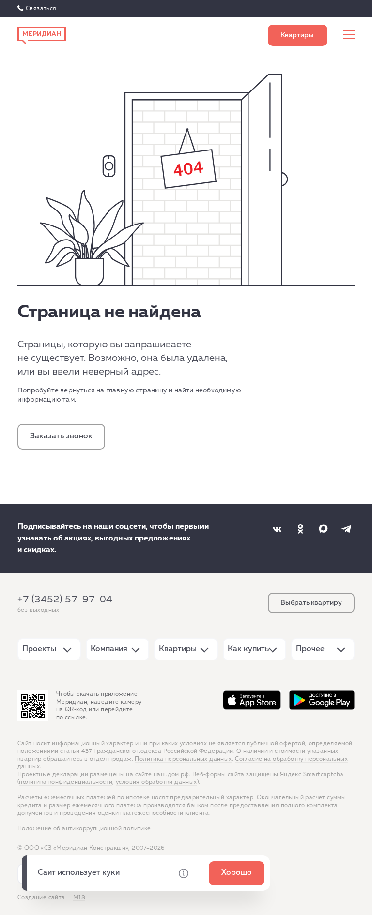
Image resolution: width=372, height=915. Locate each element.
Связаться (41, 9)
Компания (109, 649)
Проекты (39, 649)
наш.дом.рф (171, 775)
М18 (79, 897)
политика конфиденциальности (65, 782)
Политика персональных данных (183, 759)
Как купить (248, 649)
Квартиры (178, 649)
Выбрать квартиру (297, 35)
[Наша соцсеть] (277, 529)
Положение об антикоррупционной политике (84, 829)
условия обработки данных (156, 782)
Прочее (310, 649)
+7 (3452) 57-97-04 (64, 599)
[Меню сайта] (349, 35)
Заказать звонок (61, 436)
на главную (115, 390)
